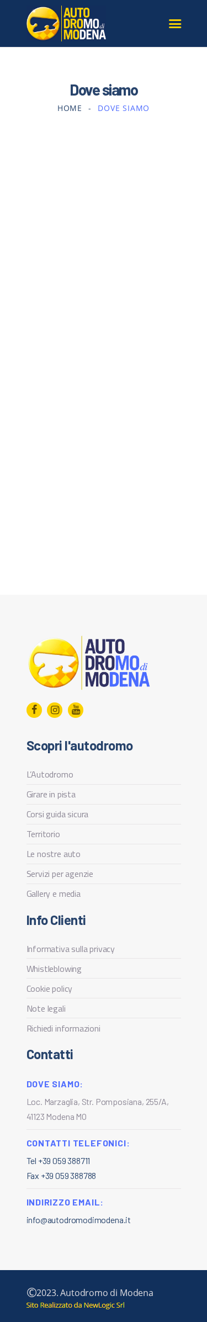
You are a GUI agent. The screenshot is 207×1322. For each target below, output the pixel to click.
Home (69, 108)
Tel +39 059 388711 (58, 1160)
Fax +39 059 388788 (61, 1175)
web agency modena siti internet (75, 1305)
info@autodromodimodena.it (78, 1219)
